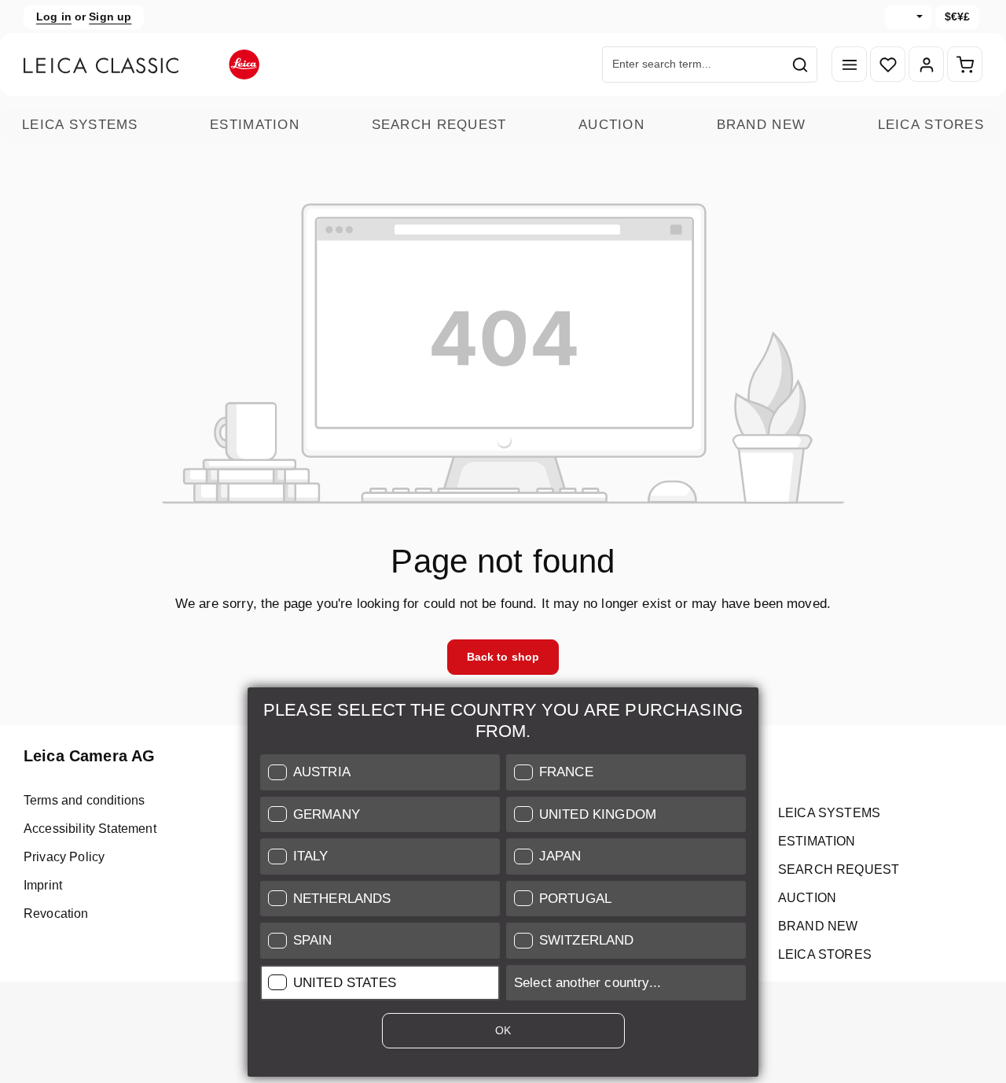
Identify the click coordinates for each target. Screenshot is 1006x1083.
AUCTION (611, 124)
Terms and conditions (84, 800)
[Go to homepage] (141, 64)
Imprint (43, 885)
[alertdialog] (503, 885)
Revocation (56, 913)
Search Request (439, 124)
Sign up (110, 16)
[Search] (800, 64)
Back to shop (503, 656)
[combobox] (693, 64)
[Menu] (849, 65)
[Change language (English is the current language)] (908, 17)
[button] (380, 772)
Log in (54, 16)
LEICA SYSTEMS (80, 124)
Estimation (254, 124)
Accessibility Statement (90, 828)
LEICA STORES (931, 124)
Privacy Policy (64, 857)
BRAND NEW (761, 124)
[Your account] (926, 65)
